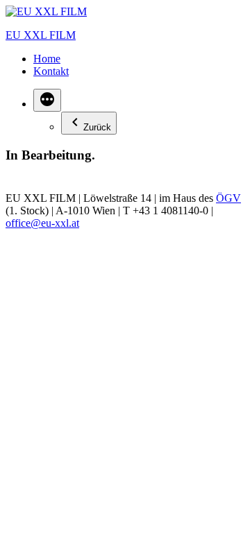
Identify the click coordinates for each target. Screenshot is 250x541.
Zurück (97, 127)
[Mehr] (47, 100)
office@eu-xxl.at (42, 223)
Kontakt (51, 71)
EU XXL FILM (41, 35)
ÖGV (228, 198)
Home (46, 59)
